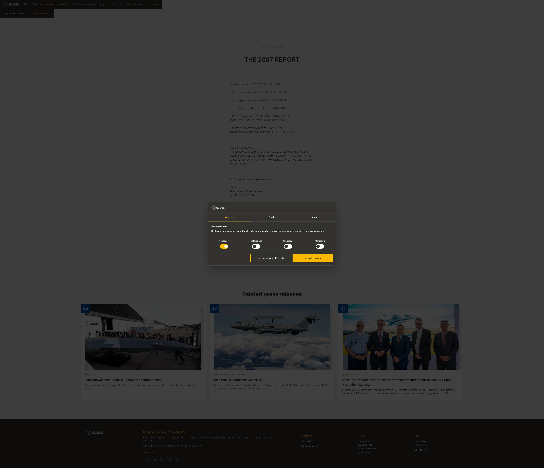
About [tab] (315, 217)
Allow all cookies (312, 258)
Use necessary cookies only (270, 258)
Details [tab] (272, 217)
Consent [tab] (229, 217)
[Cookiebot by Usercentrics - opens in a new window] (320, 208)
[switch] (256, 246)
